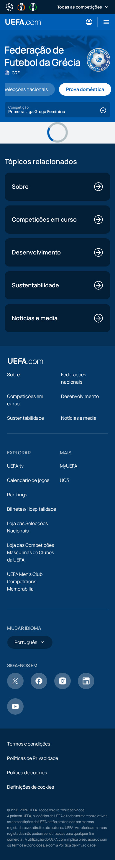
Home (23, 22)
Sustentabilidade (25, 418)
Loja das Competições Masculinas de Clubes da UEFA (30, 552)
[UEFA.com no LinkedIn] (86, 687)
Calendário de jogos (28, 480)
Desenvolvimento (80, 396)
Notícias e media (78, 418)
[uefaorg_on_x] (15, 687)
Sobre (13, 374)
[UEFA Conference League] (33, 6)
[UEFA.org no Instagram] (62, 687)
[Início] (25, 361)
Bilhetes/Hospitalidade (31, 509)
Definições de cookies (30, 787)
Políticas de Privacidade (32, 758)
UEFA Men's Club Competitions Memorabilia (24, 581)
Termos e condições (28, 744)
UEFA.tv (15, 466)
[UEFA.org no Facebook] (39, 687)
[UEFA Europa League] (21, 6)
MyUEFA (68, 466)
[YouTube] (15, 713)
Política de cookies (27, 772)
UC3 (64, 480)
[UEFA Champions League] (9, 6)
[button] (104, 22)
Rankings (17, 494)
